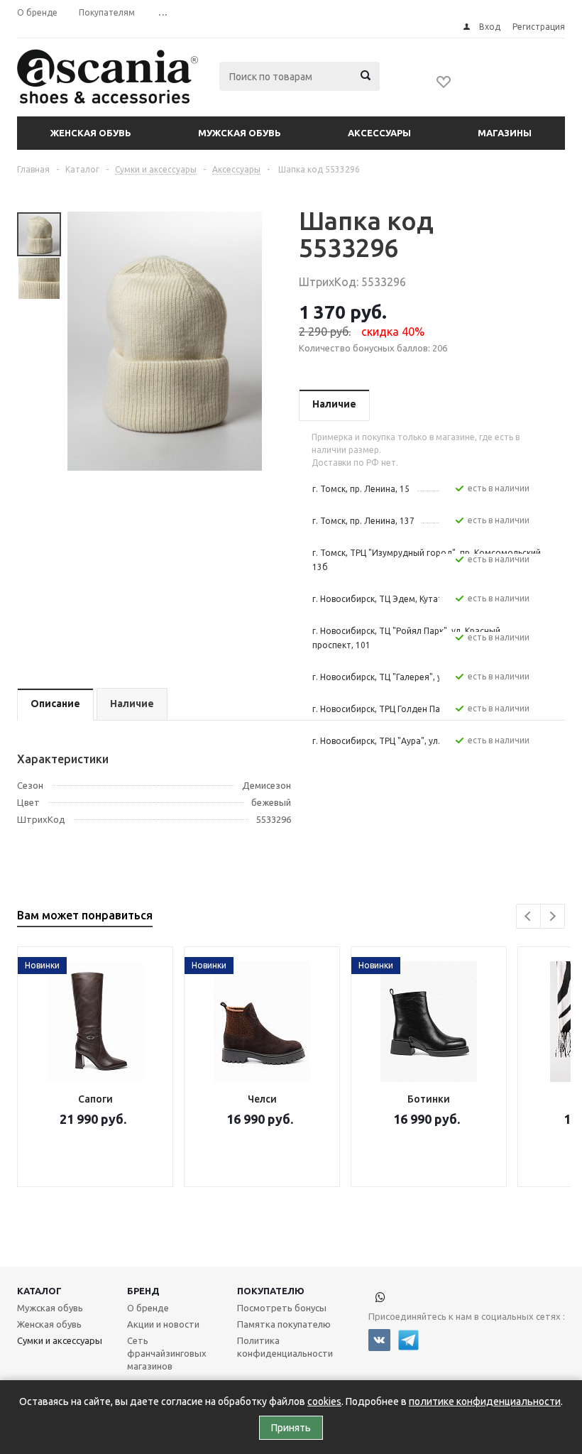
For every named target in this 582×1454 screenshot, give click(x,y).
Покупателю (270, 1291)
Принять (291, 1427)
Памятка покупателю (284, 1324)
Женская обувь (90, 133)
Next (552, 916)
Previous (528, 916)
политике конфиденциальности (485, 1401)
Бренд (143, 1291)
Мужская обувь (239, 133)
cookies (324, 1401)
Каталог (39, 1291)
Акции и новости (163, 1324)
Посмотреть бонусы (281, 1308)
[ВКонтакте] (379, 1340)
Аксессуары (379, 133)
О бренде (148, 1308)
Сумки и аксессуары (59, 1340)
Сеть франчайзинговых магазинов (167, 1353)
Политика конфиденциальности (285, 1346)
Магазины (505, 133)
